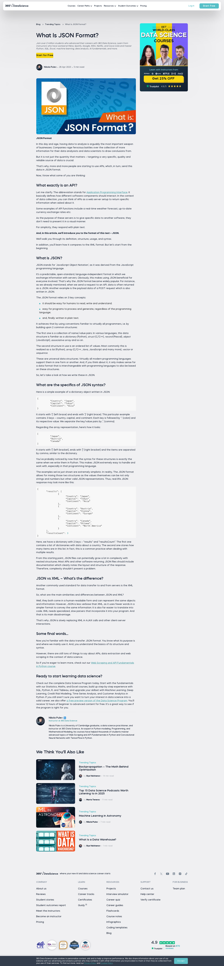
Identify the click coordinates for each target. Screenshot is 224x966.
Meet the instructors (48, 911)
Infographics (113, 922)
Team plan (179, 889)
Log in (191, 6)
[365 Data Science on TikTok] (186, 873)
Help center (147, 894)
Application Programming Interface (106, 192)
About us (41, 889)
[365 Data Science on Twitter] (161, 873)
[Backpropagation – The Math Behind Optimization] (86, 769)
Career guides (114, 905)
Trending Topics (53, 24)
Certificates (85, 900)
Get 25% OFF (163, 79)
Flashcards (112, 911)
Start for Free (44, 55)
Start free (209, 6)
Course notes (114, 916)
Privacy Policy (90, 963)
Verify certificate (150, 900)
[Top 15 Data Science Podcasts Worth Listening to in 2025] (86, 793)
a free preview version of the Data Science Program (96, 701)
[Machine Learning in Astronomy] (86, 817)
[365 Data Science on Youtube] (167, 874)
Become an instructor (48, 916)
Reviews (41, 894)
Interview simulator (117, 894)
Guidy (81, 905)
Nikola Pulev (56, 718)
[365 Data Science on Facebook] (155, 873)
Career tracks (86, 894)
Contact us (147, 889)
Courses (71, 6)
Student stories (45, 900)
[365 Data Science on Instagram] (180, 873)
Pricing (143, 6)
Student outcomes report (51, 905)
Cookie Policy (107, 963)
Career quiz (113, 900)
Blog (38, 24)
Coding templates (116, 928)
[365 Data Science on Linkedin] (173, 873)
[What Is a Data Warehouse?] (86, 841)
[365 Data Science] (17, 6)
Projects (98, 6)
